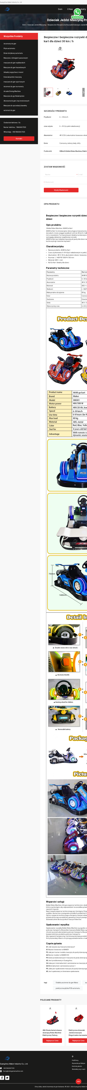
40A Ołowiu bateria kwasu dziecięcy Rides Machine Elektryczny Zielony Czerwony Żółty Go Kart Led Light (52, 1032)
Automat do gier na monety (14, 86)
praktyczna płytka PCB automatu (68, 988)
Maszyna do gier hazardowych (15, 67)
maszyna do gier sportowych (14, 82)
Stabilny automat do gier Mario (67, 983)
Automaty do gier (10, 44)
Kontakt (19, 139)
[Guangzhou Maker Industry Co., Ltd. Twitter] (7, 1078)
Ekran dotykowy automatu (13, 53)
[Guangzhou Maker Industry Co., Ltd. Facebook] (2, 1078)
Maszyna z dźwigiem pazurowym (16, 58)
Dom (24, 25)
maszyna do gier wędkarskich (14, 63)
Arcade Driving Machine (12, 91)
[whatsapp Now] (77, 13)
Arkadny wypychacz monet (13, 72)
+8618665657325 (18, 132)
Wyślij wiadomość (61, 190)
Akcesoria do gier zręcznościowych (16, 101)
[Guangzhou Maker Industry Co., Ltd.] (7, 9)
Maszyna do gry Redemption (14, 96)
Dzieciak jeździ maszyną (37, 25)
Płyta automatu (9, 48)
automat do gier (9, 110)
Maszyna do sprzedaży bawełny (15, 105)
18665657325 (21, 127)
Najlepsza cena (52, 1041)
